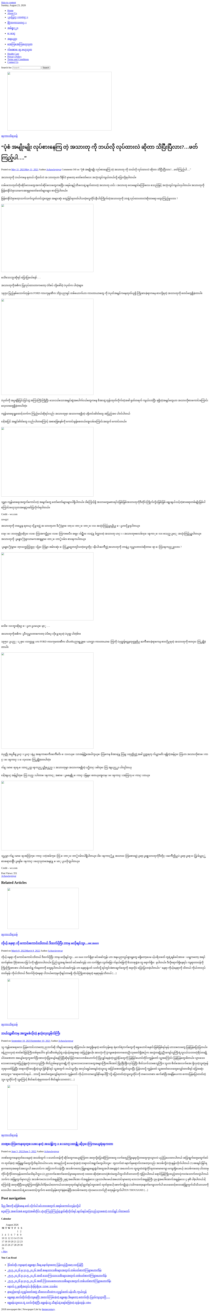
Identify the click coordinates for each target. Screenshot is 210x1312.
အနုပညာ (12, 38)
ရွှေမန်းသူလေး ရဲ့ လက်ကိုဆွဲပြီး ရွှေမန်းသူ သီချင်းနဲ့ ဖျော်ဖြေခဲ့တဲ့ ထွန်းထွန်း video (49, 1302)
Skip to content (8, 2)
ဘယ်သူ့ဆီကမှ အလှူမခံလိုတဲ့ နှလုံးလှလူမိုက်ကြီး (30, 1033)
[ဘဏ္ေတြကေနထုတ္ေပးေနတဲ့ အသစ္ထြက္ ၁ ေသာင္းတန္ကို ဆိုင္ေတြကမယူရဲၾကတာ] (105, 1107)
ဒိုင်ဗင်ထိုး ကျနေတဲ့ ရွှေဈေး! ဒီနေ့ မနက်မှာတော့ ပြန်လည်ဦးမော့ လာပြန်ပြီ (45, 1264)
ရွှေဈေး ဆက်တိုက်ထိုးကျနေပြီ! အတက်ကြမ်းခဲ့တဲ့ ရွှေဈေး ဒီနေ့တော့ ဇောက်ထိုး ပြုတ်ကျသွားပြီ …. (58, 1297)
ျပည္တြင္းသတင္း (17, 17)
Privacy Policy (14, 56)
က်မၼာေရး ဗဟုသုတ (19, 49)
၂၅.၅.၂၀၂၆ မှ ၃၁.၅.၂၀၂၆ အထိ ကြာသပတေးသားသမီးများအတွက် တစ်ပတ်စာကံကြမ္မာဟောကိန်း (59, 1281)
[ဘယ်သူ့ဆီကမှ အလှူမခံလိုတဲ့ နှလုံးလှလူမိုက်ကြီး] (105, 999)
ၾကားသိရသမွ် (9, 136)
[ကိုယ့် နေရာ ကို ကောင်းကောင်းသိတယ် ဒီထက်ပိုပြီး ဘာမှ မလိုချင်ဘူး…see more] (105, 909)
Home (10, 10)
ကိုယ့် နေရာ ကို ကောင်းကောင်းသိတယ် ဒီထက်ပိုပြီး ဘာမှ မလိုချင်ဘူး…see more (50, 943)
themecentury (48, 1309)
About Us (12, 13)
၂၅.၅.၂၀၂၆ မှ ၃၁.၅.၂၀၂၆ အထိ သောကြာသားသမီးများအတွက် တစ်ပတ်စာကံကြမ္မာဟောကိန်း (57, 1275)
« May (4, 1251)
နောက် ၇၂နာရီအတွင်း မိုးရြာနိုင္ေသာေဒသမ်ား (32, 1286)
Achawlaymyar (53, 169)
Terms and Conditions (18, 59)
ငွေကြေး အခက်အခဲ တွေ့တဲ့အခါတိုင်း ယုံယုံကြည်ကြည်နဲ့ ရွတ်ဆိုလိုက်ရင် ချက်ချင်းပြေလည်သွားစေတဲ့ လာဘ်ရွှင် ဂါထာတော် (65, 1211)
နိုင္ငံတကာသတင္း (17, 22)
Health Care (13, 54)
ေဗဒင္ (11, 33)
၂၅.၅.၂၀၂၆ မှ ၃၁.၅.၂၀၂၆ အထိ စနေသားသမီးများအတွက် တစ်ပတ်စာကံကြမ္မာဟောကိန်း (54, 1270)
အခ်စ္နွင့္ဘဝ (12, 28)
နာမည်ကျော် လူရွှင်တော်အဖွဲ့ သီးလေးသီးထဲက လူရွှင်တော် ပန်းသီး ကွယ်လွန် (47, 1291)
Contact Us (12, 62)
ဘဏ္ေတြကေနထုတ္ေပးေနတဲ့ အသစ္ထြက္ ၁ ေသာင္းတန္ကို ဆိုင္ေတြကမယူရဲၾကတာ (57, 1143)
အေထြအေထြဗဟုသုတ (19, 44)
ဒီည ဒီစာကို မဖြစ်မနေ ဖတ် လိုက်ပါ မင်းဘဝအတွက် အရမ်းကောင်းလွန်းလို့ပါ (41, 1205)
